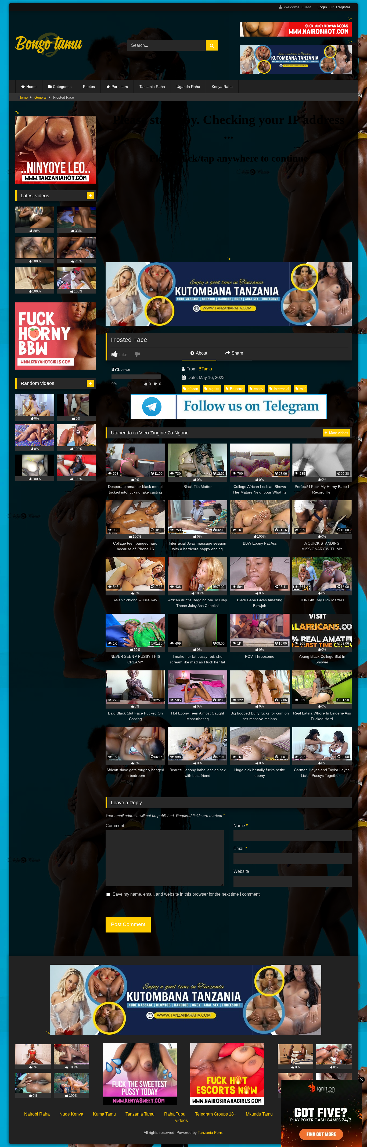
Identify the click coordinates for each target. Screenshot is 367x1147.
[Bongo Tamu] (48, 45)
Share (237, 353)
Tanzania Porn (210, 1132)
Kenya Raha (222, 86)
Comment (115, 825)
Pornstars (119, 86)
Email (240, 848)
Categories (62, 86)
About (201, 353)
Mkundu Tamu (259, 1114)
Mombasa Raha (297, 1114)
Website (241, 871)
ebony (258, 389)
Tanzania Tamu (139, 1114)
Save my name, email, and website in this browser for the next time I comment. (187, 894)
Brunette (236, 389)
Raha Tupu (174, 1114)
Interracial (281, 389)
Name (240, 825)
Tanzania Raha (152, 86)
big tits (214, 389)
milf (302, 389)
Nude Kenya (71, 1114)
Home (31, 86)
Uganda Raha (188, 86)
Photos (89, 86)
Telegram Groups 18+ (215, 1114)
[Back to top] (350, 1131)
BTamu (205, 369)
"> (48, 1033)
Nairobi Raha (37, 1114)
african (193, 389)
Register (343, 7)
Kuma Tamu (104, 1114)
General (40, 97)
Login (322, 7)
